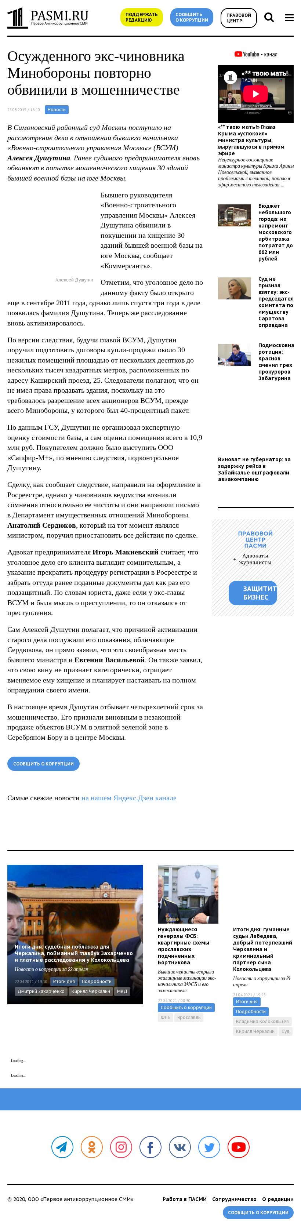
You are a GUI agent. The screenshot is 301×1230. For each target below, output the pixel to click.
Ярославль (188, 1017)
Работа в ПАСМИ (185, 1199)
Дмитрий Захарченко (41, 991)
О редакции (278, 1199)
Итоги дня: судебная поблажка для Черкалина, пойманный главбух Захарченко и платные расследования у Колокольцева (74, 953)
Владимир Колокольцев (262, 1021)
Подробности (97, 981)
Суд (286, 1031)
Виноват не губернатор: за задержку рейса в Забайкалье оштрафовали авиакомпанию (254, 469)
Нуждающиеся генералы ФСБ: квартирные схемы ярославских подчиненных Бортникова (183, 946)
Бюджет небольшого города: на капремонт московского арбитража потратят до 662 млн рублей (275, 232)
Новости (57, 109)
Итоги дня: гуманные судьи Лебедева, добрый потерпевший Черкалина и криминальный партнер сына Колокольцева (262, 949)
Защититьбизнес (260, 593)
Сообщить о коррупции (191, 17)
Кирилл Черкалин (91, 991)
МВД (122, 991)
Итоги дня (64, 981)
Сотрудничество (234, 1199)
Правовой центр (238, 17)
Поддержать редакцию (142, 17)
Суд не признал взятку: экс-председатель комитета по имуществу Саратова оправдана (277, 302)
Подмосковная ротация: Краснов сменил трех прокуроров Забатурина (278, 362)
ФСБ (165, 1017)
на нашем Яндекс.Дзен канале (129, 798)
